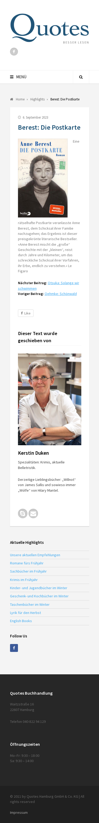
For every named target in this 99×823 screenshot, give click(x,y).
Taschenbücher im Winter (30, 604)
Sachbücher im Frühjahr (28, 571)
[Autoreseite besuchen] (49, 400)
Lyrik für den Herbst (25, 612)
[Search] (81, 77)
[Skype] (22, 513)
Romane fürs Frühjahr (27, 563)
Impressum (19, 812)
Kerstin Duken (33, 453)
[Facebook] (14, 52)
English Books (21, 620)
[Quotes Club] (49, 27)
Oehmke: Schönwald (61, 293)
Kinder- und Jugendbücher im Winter (38, 587)
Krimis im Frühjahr (24, 579)
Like (27, 313)
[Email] (33, 513)
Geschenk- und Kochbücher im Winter (39, 596)
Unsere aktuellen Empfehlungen (35, 555)
